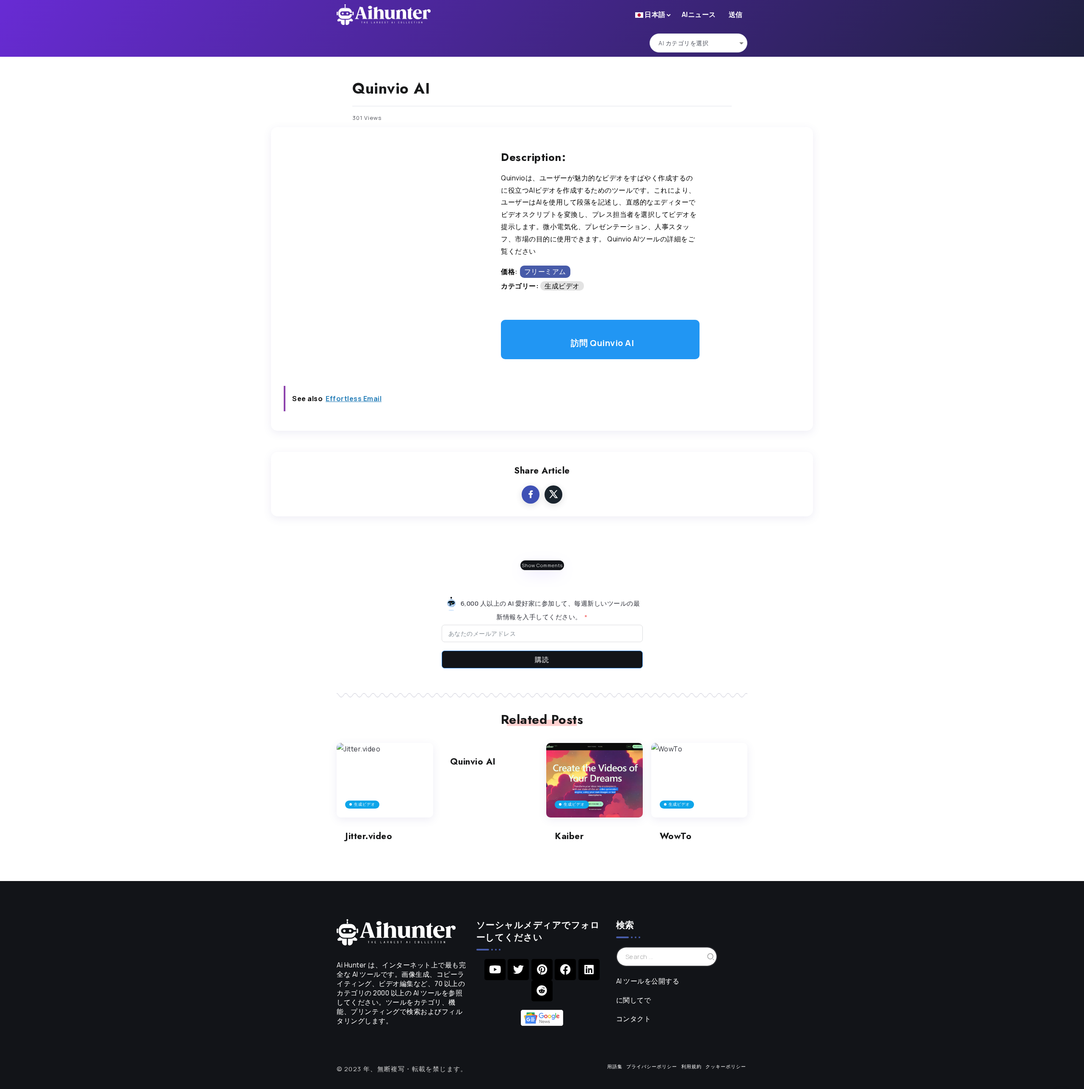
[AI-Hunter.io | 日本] (396, 931)
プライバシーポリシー (651, 1066)
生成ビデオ (562, 286)
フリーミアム (545, 271)
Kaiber (569, 836)
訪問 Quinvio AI (602, 343)
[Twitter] (518, 969)
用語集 (614, 1066)
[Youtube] (495, 969)
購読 (542, 659)
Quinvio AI (473, 761)
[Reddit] (542, 990)
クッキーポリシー (725, 1066)
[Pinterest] (542, 969)
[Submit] (710, 956)
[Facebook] (565, 969)
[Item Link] (385, 780)
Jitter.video (368, 836)
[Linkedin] (589, 969)
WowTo (676, 836)
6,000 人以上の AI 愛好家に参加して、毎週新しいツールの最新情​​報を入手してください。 (549, 610)
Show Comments (542, 565)
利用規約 (691, 1066)
